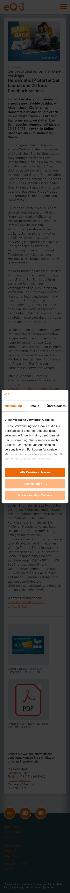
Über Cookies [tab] (56, 406)
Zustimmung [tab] (13, 406)
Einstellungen (33, 483)
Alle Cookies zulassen (35, 472)
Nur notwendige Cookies (35, 495)
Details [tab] (34, 406)
